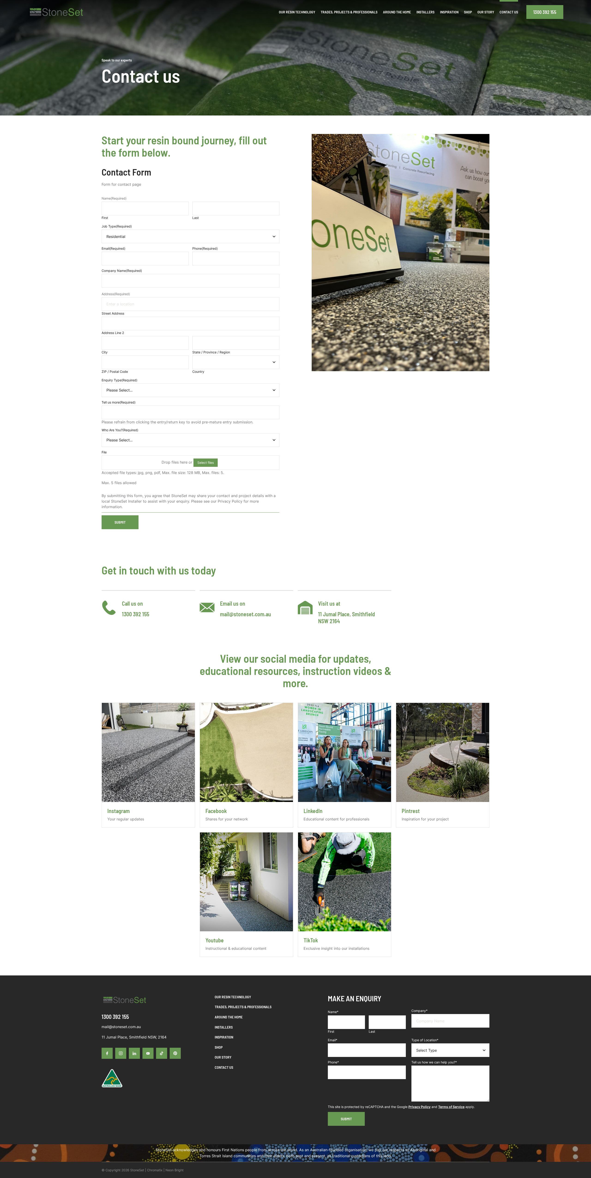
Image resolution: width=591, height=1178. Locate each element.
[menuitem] (297, 12)
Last (195, 218)
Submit (120, 522)
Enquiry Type (119, 380)
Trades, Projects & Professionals (243, 1007)
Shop (219, 1047)
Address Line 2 (113, 333)
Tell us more (119, 402)
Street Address (113, 313)
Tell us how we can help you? (434, 1062)
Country (198, 371)
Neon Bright (175, 1170)
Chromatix (155, 1170)
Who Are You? (120, 430)
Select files (205, 463)
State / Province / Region (211, 352)
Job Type (117, 226)
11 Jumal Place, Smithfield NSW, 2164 (134, 1037)
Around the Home (229, 1017)
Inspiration (224, 1037)
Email (113, 248)
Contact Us (224, 1067)
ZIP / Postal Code (115, 371)
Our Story (223, 1057)
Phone (205, 248)
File (104, 452)
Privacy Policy (419, 1107)
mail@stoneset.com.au (245, 614)
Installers (224, 1027)
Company (419, 1011)
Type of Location (424, 1040)
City (105, 352)
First (105, 218)
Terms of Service (451, 1107)
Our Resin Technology (233, 997)
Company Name (122, 271)
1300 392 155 (544, 12)
